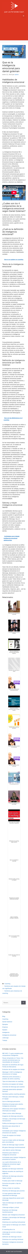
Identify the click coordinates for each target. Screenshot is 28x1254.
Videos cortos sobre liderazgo (11, 1113)
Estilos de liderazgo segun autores (13, 1145)
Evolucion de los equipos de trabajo (13, 1069)
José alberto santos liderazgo (11, 1150)
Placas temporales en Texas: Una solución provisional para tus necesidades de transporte (12, 1060)
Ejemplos (5, 1024)
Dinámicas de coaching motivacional (13, 1222)
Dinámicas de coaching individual (12, 1239)
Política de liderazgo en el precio (12, 1123)
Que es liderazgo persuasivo (11, 1101)
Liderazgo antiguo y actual (10, 1207)
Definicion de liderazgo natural (11, 1237)
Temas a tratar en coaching (10, 1188)
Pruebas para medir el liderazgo (12, 1181)
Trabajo (4, 1040)
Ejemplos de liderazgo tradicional (12, 1169)
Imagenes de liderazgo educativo (12, 1116)
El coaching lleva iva (8, 1229)
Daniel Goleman (7, 1022)
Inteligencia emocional (9, 1035)
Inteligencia (5, 1032)
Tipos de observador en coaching (12, 1081)
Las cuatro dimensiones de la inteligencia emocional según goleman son (11, 1164)
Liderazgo (5, 1038)
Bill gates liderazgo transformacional (13, 1147)
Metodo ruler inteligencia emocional (13, 1215)
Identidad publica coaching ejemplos (13, 1094)
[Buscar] (23, 1003)
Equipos (4, 1030)
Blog (3, 1016)
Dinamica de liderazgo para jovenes (13, 1191)
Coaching (7, 983)
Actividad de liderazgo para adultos (13, 1087)
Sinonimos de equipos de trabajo (12, 1084)
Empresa (5, 1027)
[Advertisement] (14, 30)
